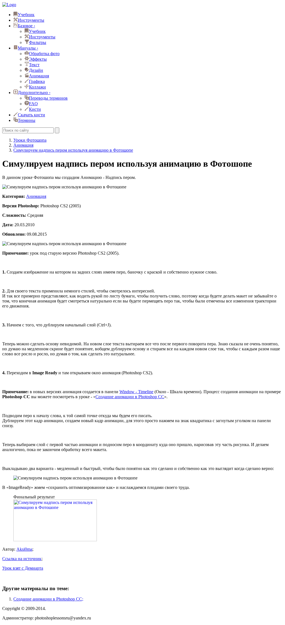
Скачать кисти (31, 114)
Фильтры (37, 42)
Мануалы (28, 48)
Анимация (39, 75)
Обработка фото (44, 53)
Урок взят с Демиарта (22, 568)
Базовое (26, 25)
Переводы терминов (48, 98)
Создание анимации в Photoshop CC (129, 396)
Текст (34, 64)
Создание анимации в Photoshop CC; (48, 599)
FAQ (33, 103)
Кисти (35, 109)
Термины (26, 120)
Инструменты (31, 20)
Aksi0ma (24, 549)
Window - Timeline (136, 391)
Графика (37, 81)
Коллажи (37, 87)
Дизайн (36, 70)
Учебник (26, 14)
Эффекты (38, 59)
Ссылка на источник (21, 558)
